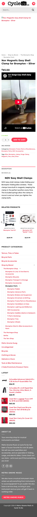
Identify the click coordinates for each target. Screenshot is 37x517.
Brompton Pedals (13, 289)
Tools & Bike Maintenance (12, 363)
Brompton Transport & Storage (16, 280)
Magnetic (5, 156)
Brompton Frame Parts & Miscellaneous (22, 149)
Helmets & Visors (8, 359)
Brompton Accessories (13, 283)
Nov (9, 156)
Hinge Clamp (25, 154)
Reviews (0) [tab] (6, 173)
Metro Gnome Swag (9, 343)
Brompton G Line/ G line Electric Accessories (17, 273)
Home (4, 55)
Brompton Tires (12, 319)
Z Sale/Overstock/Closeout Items (15, 367)
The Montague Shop (10, 332)
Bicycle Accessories (9, 261)
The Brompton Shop (27, 55)
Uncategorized (7, 347)
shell (13, 156)
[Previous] (1, 226)
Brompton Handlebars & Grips (18, 304)
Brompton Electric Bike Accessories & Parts (18, 327)
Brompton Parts (9, 57)
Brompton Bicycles (12, 277)
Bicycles (5, 351)
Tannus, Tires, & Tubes (10, 253)
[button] (3, 3)
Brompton (12, 154)
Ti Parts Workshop (14, 316)
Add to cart (19, 140)
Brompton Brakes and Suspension (19, 295)
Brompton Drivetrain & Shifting (18, 298)
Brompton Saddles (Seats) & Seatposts (21, 313)
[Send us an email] (11, 466)
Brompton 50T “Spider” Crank (27, 231)
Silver (17, 156)
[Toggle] (34, 265)
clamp (18, 154)
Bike (6, 154)
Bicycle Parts (7, 257)
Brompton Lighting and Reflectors (19, 307)
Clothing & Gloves (9, 355)
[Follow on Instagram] (7, 466)
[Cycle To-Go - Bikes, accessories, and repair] (18, 3)
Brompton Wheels (13, 322)
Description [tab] (7, 169)
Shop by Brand (13, 55)
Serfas (5, 335)
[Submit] (33, 10)
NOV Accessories (17, 151)
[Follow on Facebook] (3, 466)
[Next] (35, 226)
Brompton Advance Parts (16, 292)
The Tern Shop (8, 338)
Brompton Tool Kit (9, 230)
